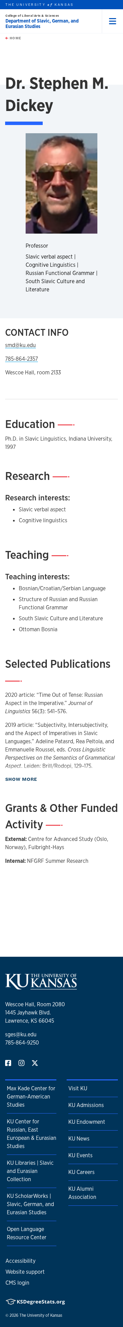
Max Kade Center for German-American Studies (31, 1096)
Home (14, 38)
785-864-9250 (22, 1042)
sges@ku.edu (21, 1034)
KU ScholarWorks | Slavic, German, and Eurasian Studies (30, 1204)
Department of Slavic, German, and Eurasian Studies (42, 23)
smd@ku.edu (20, 345)
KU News (79, 1138)
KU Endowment (86, 1121)
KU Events (80, 1155)
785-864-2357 (21, 358)
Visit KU (77, 1088)
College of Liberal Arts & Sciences (32, 15)
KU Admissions (86, 1105)
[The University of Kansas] (41, 986)
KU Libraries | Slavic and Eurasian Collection (30, 1171)
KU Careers (81, 1172)
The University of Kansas (40, 1315)
